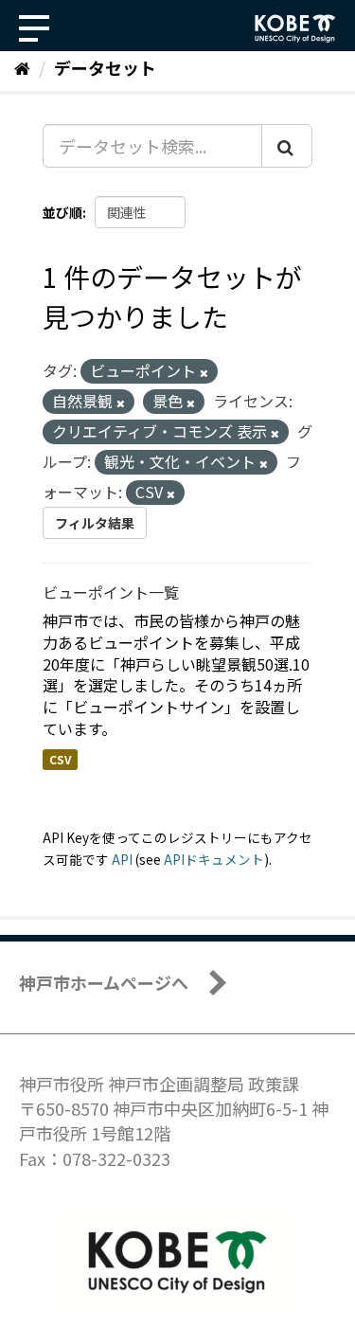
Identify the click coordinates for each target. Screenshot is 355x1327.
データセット (105, 67)
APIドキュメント (214, 859)
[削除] (204, 372)
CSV (60, 759)
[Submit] (286, 146)
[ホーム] (22, 67)
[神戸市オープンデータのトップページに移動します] (295, 28)
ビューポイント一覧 (111, 592)
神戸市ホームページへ (103, 982)
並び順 (62, 212)
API (122, 859)
